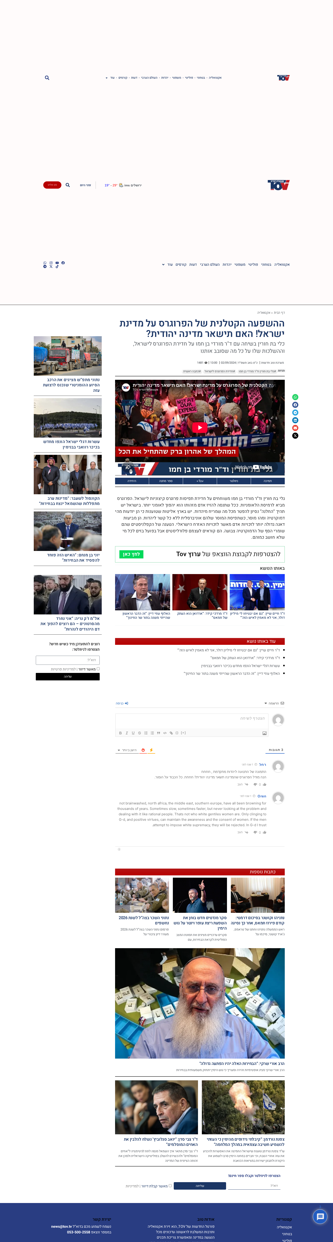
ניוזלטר (234, 481)
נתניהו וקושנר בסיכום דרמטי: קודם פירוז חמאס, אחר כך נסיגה (258, 920)
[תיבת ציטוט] (158, 733)
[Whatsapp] (45, 263)
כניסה (120, 703)
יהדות (164, 77)
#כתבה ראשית (192, 371)
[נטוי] (127, 733)
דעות (134, 77)
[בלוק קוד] (165, 733)
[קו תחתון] (133, 733)
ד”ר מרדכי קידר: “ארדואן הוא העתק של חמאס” (202, 615)
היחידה (132, 481)
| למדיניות (133, 1186)
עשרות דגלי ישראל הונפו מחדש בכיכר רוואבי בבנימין (240, 666)
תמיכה (268, 481)
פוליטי (189, 77)
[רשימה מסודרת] (146, 733)
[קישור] (171, 733)
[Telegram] (45, 266)
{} (177, 732)
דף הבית (279, 312)
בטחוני (201, 77)
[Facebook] (63, 263)
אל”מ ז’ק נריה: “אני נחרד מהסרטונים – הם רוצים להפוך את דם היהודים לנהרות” (70, 624)
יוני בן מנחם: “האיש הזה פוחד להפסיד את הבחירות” (73, 557)
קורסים (122, 77)
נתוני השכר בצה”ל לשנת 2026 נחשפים (144, 920)
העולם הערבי (149, 77)
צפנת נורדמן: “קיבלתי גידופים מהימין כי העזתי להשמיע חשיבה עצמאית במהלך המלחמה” (246, 1142)
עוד (112, 77)
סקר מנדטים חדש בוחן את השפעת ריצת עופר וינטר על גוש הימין (200, 923)
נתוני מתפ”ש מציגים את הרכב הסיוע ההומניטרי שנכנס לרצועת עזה (71, 385)
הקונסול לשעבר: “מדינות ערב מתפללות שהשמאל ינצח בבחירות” (69, 501)
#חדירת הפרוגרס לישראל (220, 371)
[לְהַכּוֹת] (139, 733)
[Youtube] (57, 263)
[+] (183, 732)
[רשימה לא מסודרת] (152, 733)
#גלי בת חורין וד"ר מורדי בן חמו (257, 371)
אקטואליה (215, 77)
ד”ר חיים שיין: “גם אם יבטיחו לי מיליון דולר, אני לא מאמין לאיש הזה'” (257, 615)
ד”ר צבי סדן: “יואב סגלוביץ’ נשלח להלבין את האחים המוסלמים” (161, 1142)
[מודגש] (120, 733)
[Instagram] (51, 263)
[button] (47, 78)
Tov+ (199, 481)
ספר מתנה (166, 481)
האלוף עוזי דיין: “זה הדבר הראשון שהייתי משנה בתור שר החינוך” (146, 615)
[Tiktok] (57, 266)
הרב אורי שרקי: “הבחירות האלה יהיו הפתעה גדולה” (242, 1064)
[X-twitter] (51, 266)
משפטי (176, 77)
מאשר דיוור (73, 669)
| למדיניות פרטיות (64, 669)
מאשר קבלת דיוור (147, 1186)
